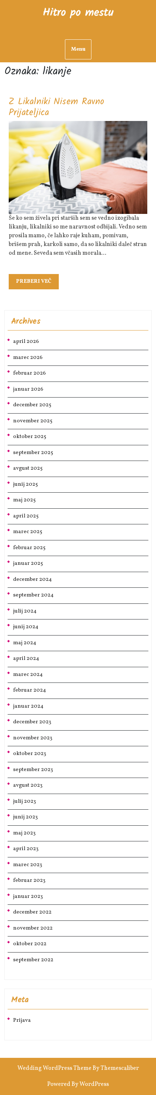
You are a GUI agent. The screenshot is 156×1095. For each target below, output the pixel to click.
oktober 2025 (29, 437)
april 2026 (26, 341)
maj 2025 (24, 500)
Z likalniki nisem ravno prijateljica (56, 107)
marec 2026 (27, 357)
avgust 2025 (27, 468)
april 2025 (25, 516)
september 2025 (33, 453)
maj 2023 (24, 833)
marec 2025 (27, 532)
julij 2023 (24, 801)
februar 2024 (29, 690)
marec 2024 (28, 674)
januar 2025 (28, 563)
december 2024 (32, 579)
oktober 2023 (29, 754)
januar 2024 (28, 706)
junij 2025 (25, 484)
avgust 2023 (27, 785)
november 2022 (33, 928)
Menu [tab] (78, 49)
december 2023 (32, 722)
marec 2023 (27, 865)
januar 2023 (28, 896)
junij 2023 (25, 817)
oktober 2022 (29, 944)
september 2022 (33, 960)
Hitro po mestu (78, 12)
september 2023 (33, 770)
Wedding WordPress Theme (54, 1068)
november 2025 (32, 421)
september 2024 (33, 595)
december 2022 (32, 912)
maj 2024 (24, 643)
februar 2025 (29, 548)
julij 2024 (25, 611)
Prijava (22, 1020)
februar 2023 (29, 880)
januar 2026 (28, 389)
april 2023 (25, 849)
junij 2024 (25, 627)
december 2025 (32, 405)
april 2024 (26, 658)
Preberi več (37, 283)
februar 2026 (29, 373)
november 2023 (32, 738)
